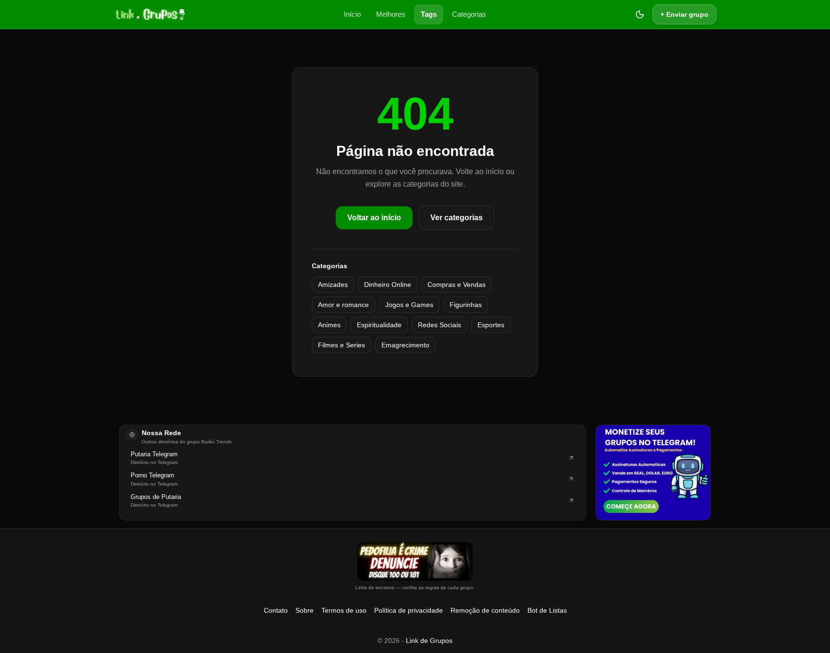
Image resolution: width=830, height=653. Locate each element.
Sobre (304, 610)
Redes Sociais (439, 325)
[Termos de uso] (415, 561)
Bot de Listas (547, 610)
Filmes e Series (341, 345)
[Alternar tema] (639, 14)
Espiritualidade (379, 325)
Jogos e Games (409, 305)
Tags (429, 14)
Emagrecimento (405, 345)
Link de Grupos (429, 640)
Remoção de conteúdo (485, 610)
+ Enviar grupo (684, 14)
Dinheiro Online (387, 284)
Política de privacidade (408, 610)
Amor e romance (343, 305)
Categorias (469, 14)
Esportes (490, 325)
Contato (276, 610)
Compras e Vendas (456, 284)
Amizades (333, 284)
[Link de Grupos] (149, 14)
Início (352, 14)
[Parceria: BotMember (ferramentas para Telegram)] (653, 472)
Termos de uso (343, 610)
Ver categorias (456, 218)
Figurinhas (466, 305)
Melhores (390, 14)
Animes (329, 325)
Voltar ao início (374, 218)
